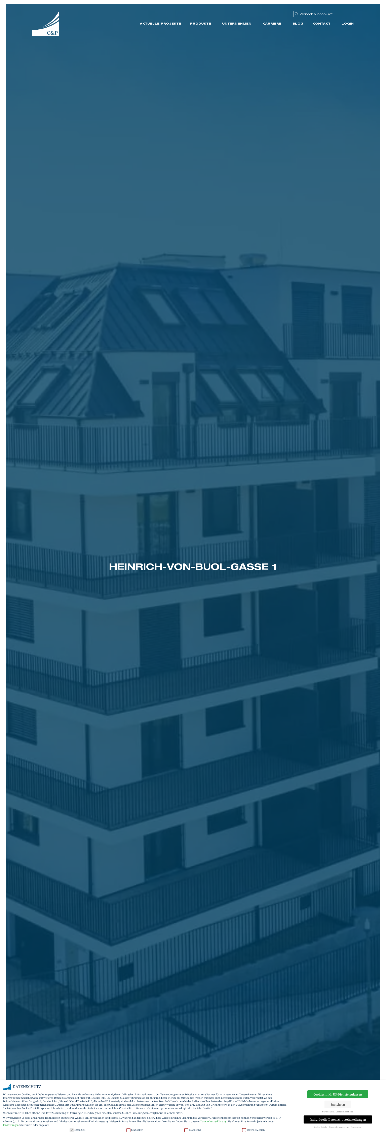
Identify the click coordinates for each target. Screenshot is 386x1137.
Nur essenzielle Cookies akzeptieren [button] (337, 1111)
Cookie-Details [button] (320, 1127)
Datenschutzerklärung (213, 1121)
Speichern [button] (338, 1104)
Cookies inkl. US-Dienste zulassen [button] (337, 1094)
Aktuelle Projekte (160, 23)
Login (348, 23)
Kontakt (322, 23)
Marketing (195, 1130)
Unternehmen (237, 23)
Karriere (272, 23)
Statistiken (137, 1130)
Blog (298, 23)
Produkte (200, 23)
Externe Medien (256, 1130)
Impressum (356, 1127)
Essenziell (79, 1130)
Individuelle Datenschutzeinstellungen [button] (338, 1119)
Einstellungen (11, 1125)
